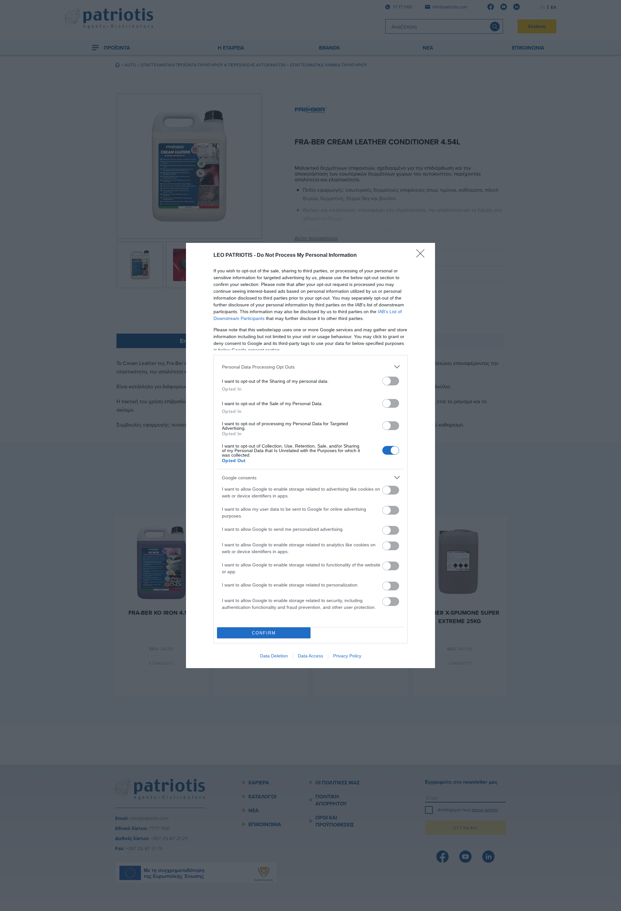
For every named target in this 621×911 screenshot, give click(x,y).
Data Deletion (274, 655)
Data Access (310, 655)
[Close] (422, 255)
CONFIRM (264, 633)
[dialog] (310, 455)
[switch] (390, 381)
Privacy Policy (347, 655)
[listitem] (310, 366)
